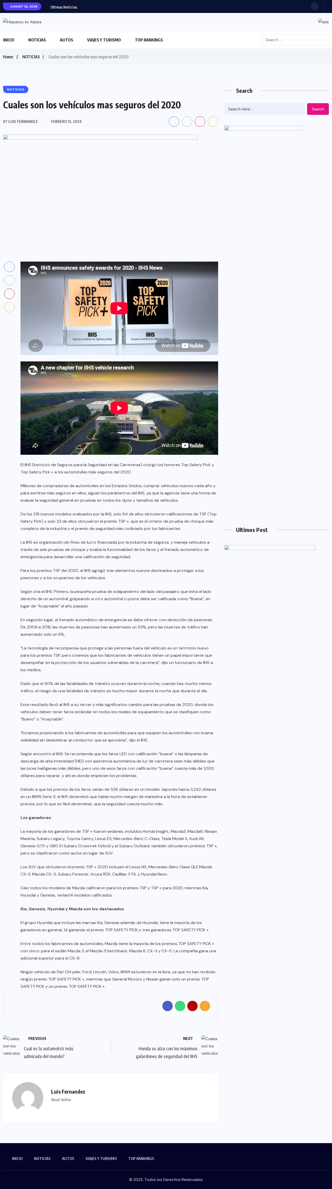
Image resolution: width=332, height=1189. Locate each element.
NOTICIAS (37, 40)
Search (318, 109)
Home (8, 56)
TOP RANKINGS (149, 40)
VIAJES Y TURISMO (104, 40)
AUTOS (66, 40)
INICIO (8, 40)
